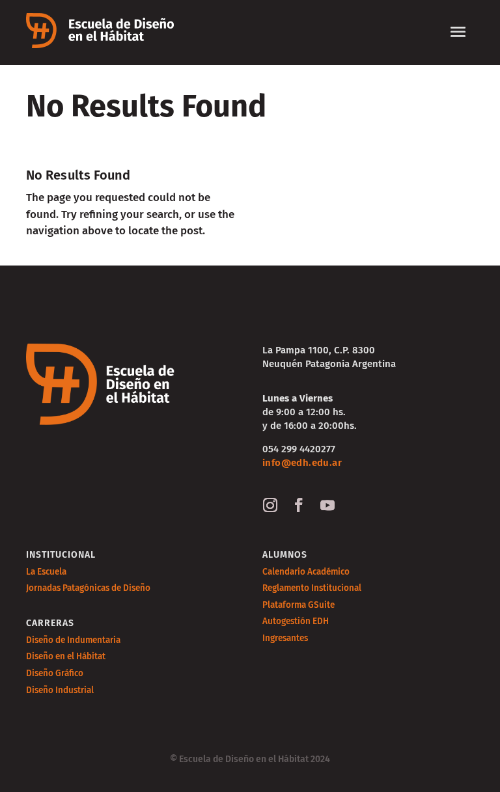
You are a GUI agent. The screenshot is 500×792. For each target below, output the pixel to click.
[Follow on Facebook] (299, 505)
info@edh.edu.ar (302, 463)
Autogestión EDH (295, 621)
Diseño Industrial (60, 690)
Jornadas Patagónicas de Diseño (88, 588)
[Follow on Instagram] (270, 505)
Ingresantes (285, 638)
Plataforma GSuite (298, 604)
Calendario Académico (306, 571)
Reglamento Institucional (311, 588)
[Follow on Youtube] (327, 505)
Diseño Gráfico (54, 673)
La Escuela (46, 571)
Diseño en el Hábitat (65, 656)
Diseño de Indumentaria (73, 640)
